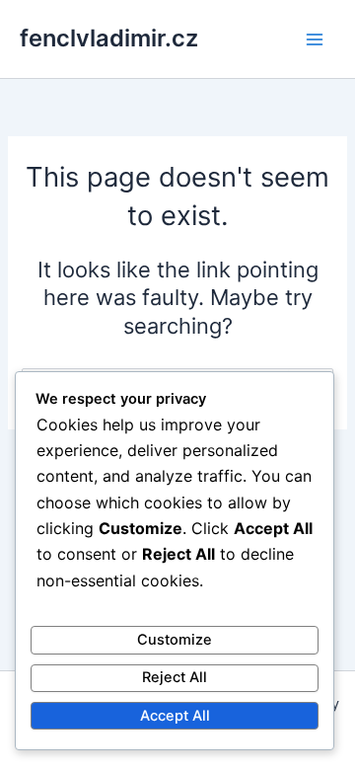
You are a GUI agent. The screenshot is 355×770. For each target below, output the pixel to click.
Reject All (174, 677)
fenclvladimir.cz (109, 38)
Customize (174, 640)
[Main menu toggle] (314, 39)
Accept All (175, 716)
